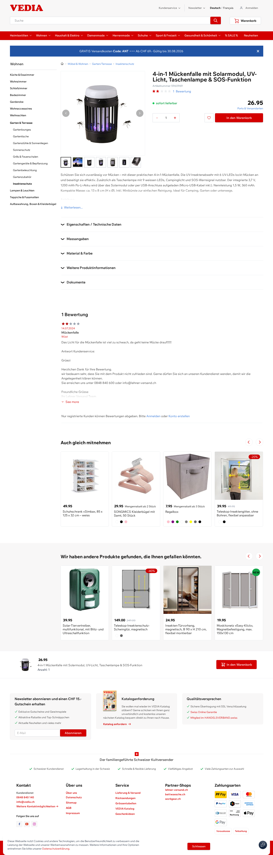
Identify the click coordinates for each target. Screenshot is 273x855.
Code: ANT (120, 51)
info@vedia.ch (25, 802)
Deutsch (215, 8)
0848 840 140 (25, 797)
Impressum (73, 813)
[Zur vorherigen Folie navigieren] (249, 442)
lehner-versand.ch (176, 790)
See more (72, 402)
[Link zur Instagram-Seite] (34, 824)
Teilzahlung (241, 831)
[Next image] (140, 113)
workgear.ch (173, 799)
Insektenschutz (22, 183)
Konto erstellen (179, 416)
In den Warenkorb (239, 118)
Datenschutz (74, 797)
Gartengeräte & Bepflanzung (30, 163)
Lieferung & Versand (128, 793)
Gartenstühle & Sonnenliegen (30, 143)
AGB (68, 808)
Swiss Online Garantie (203, 712)
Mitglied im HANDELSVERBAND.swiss (213, 717)
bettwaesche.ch (175, 794)
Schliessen (198, 846)
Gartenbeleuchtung (25, 170)
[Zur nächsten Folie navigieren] (259, 442)
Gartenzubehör (22, 177)
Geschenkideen (125, 814)
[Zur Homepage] (62, 64)
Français (228, 8)
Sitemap (71, 802)
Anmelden (153, 416)
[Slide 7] (136, 162)
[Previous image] (66, 113)
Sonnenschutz (21, 150)
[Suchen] (215, 20)
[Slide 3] (89, 162)
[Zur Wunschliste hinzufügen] (209, 117)
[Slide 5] (113, 162)
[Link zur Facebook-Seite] (20, 824)
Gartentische (21, 136)
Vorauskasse (223, 831)
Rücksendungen (125, 798)
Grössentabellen (125, 803)
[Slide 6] (124, 162)
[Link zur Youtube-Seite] (27, 824)
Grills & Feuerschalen (25, 156)
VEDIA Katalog (124, 808)
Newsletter (195, 8)
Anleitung (67, 199)
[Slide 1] (66, 162)
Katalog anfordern (115, 724)
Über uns (71, 793)
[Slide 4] (101, 162)
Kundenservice (168, 8)
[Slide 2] (78, 162)
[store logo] (26, 8)
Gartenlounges (22, 129)
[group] (162, 91)
